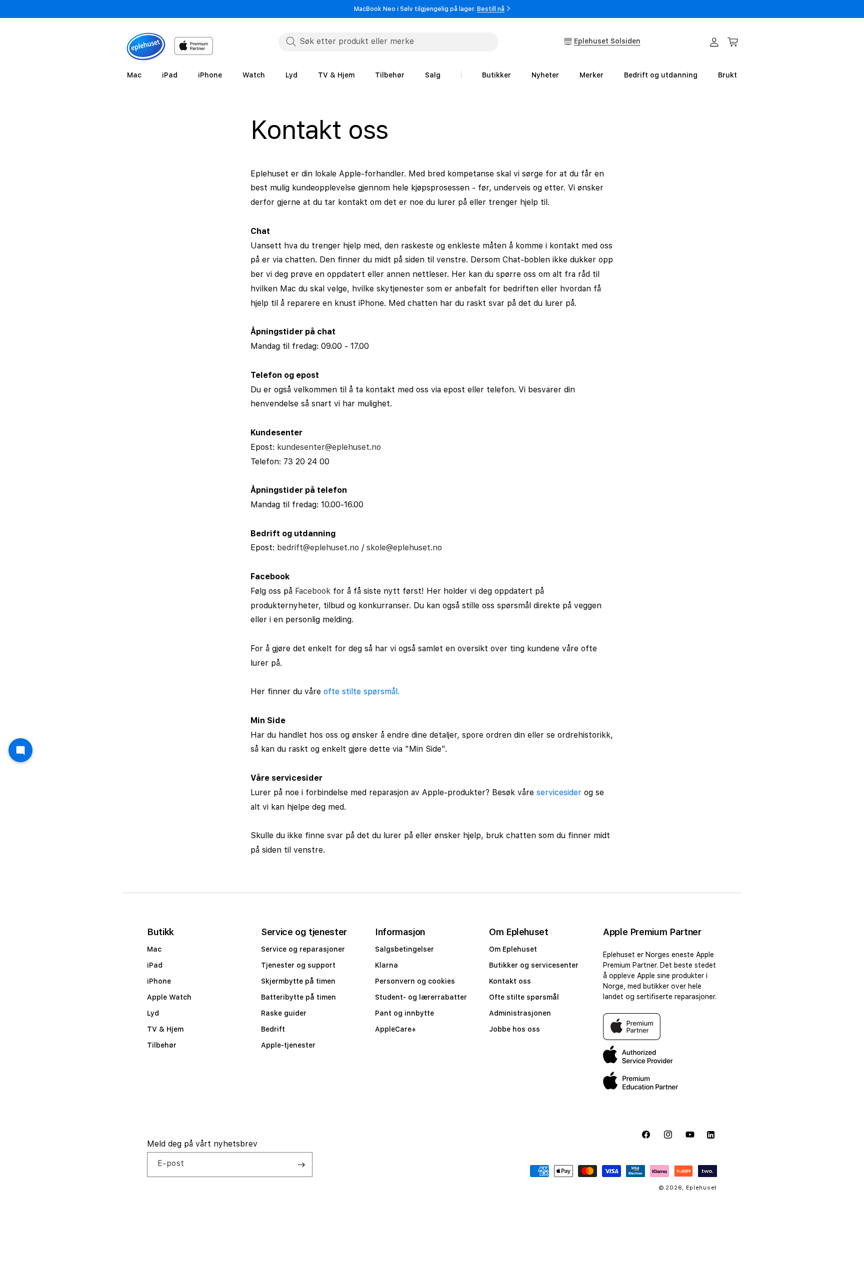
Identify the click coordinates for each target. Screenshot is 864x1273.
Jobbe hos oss (514, 1029)
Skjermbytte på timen (298, 981)
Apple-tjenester (288, 1045)
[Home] (146, 46)
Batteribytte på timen (298, 997)
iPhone (159, 981)
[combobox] (388, 41)
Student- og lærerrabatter (421, 997)
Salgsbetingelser (404, 949)
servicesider (559, 792)
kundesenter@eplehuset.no (329, 447)
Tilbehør (161, 1045)
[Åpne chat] (20, 750)
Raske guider (283, 1013)
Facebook (312, 591)
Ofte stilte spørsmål (524, 997)
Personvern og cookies (415, 981)
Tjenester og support (298, 965)
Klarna (386, 965)
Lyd (153, 1013)
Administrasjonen (520, 1013)
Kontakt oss (510, 981)
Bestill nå (490, 8)
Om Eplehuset (513, 949)
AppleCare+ (395, 1029)
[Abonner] (301, 1164)
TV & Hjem (165, 1029)
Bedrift (273, 1029)
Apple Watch (169, 997)
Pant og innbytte (404, 1013)
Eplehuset (701, 1188)
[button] (733, 42)
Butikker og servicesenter (533, 965)
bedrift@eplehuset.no (318, 548)
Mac (154, 949)
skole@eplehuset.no (404, 548)
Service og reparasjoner (303, 949)
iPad (154, 965)
